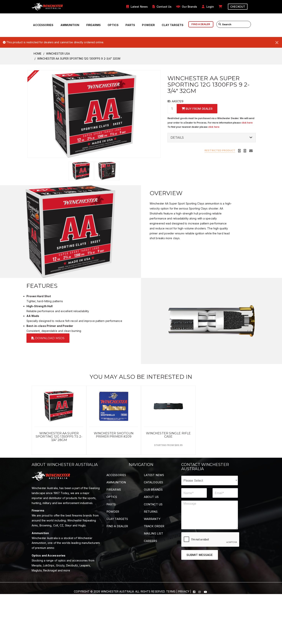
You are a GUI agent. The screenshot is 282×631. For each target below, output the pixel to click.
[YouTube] (205, 591)
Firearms (93, 25)
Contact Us (153, 504)
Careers (150, 541)
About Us (151, 497)
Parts (130, 25)
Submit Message (199, 555)
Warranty (152, 519)
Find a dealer (200, 24)
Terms (171, 591)
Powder (148, 25)
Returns (150, 511)
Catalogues (153, 482)
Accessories (43, 25)
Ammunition (69, 25)
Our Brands (153, 489)
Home (37, 53)
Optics (113, 25)
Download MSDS (49, 338)
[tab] (212, 137)
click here (247, 122)
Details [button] (177, 137)
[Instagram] (200, 591)
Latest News (154, 475)
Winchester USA (58, 53)
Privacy (183, 591)
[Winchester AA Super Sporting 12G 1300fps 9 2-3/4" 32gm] (94, 113)
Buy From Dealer (199, 108)
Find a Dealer (117, 526)
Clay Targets (172, 25)
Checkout (237, 6)
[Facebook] (194, 591)
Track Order (154, 526)
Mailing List (153, 533)
